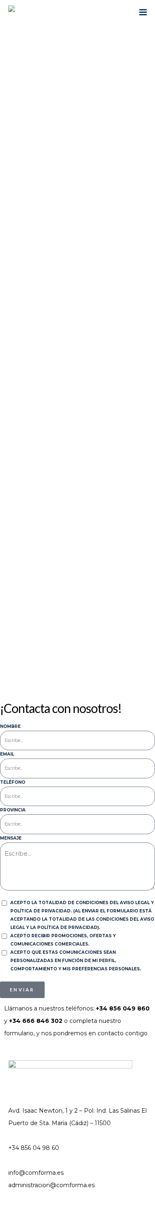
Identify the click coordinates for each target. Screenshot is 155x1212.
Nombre (10, 726)
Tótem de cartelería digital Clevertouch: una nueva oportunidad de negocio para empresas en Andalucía (76, 441)
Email (7, 754)
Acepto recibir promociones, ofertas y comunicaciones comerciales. (63, 940)
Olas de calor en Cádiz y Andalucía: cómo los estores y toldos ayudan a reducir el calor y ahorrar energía (75, 350)
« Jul (10, 654)
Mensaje (10, 838)
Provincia (13, 810)
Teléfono (12, 782)
